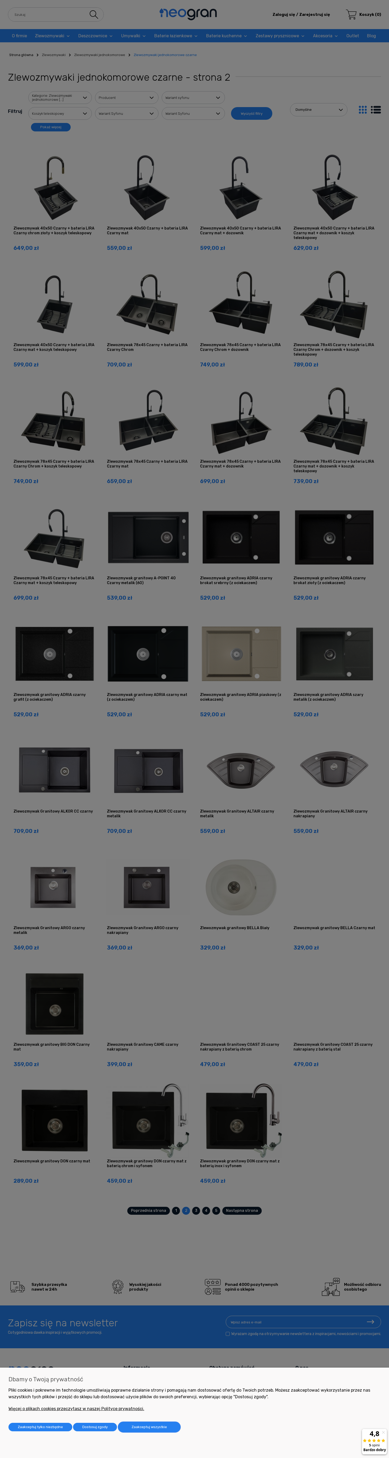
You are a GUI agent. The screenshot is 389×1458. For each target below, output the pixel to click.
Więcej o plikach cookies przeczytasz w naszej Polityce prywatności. (76, 1408)
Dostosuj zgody (95, 1427)
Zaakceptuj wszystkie (149, 1427)
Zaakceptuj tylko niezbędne (40, 1427)
